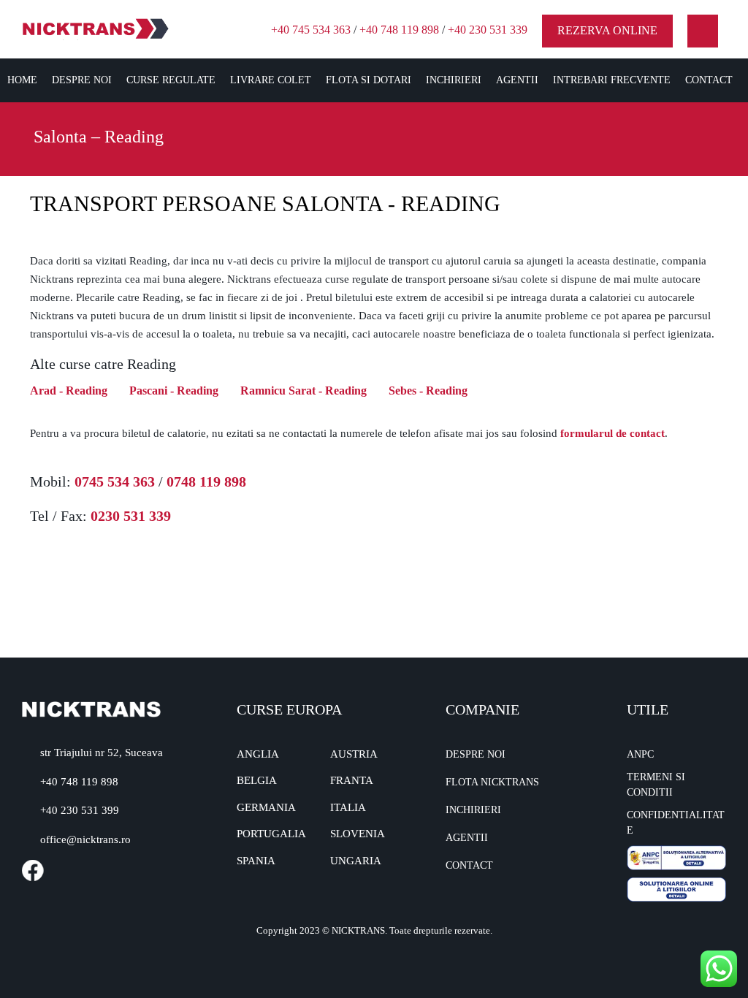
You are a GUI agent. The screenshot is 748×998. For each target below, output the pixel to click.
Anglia (258, 754)
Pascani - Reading (173, 390)
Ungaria (355, 860)
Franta (351, 780)
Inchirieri (453, 80)
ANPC (640, 754)
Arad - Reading (68, 390)
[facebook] (703, 31)
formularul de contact (612, 433)
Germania (266, 807)
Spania (256, 860)
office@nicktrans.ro (85, 839)
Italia (348, 807)
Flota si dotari (368, 80)
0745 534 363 (115, 481)
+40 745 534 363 (311, 29)
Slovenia (357, 833)
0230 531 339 (131, 516)
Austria (354, 754)
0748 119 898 (206, 481)
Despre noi (82, 80)
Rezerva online (607, 30)
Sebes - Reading (428, 390)
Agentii (517, 80)
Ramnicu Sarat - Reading (303, 390)
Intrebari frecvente (612, 80)
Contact (709, 80)
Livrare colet (270, 80)
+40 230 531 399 (79, 810)
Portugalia (271, 833)
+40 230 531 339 (487, 29)
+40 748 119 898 (399, 29)
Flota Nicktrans (492, 782)
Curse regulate (170, 80)
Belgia (257, 780)
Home (22, 80)
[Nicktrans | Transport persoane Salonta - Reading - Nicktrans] (96, 28)
